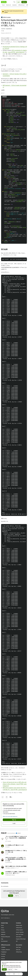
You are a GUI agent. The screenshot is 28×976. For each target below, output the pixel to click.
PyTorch (3, 28)
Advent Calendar (20, 932)
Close (16, 969)
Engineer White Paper (21, 939)
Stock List (8, 5)
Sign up (10, 969)
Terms (2, 927)
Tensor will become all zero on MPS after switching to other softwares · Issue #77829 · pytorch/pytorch (15, 784)
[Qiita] (3, 2)
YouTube (3, 956)
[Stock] (6, 797)
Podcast (3, 958)
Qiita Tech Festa (19, 934)
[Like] (2, 797)
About (2, 925)
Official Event (21, 5)
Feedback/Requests (5, 936)
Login (18, 2)
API (17, 941)
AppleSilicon (9, 28)
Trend (3, 5)
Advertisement (4, 941)
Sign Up (17, 895)
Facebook (3, 954)
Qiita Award (18, 936)
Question (14, 5)
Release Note (19, 925)
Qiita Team (18, 947)
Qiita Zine (18, 949)
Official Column (19, 929)
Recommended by (11, 833)
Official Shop (19, 951)
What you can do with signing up (10, 816)
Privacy (2, 929)
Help (2, 939)
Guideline (3, 932)
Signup (24, 2)
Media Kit (3, 934)
